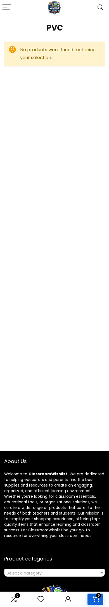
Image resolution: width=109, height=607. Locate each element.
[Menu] (6, 7)
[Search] (100, 7)
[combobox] (54, 573)
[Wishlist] (40, 599)
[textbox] (54, 573)
